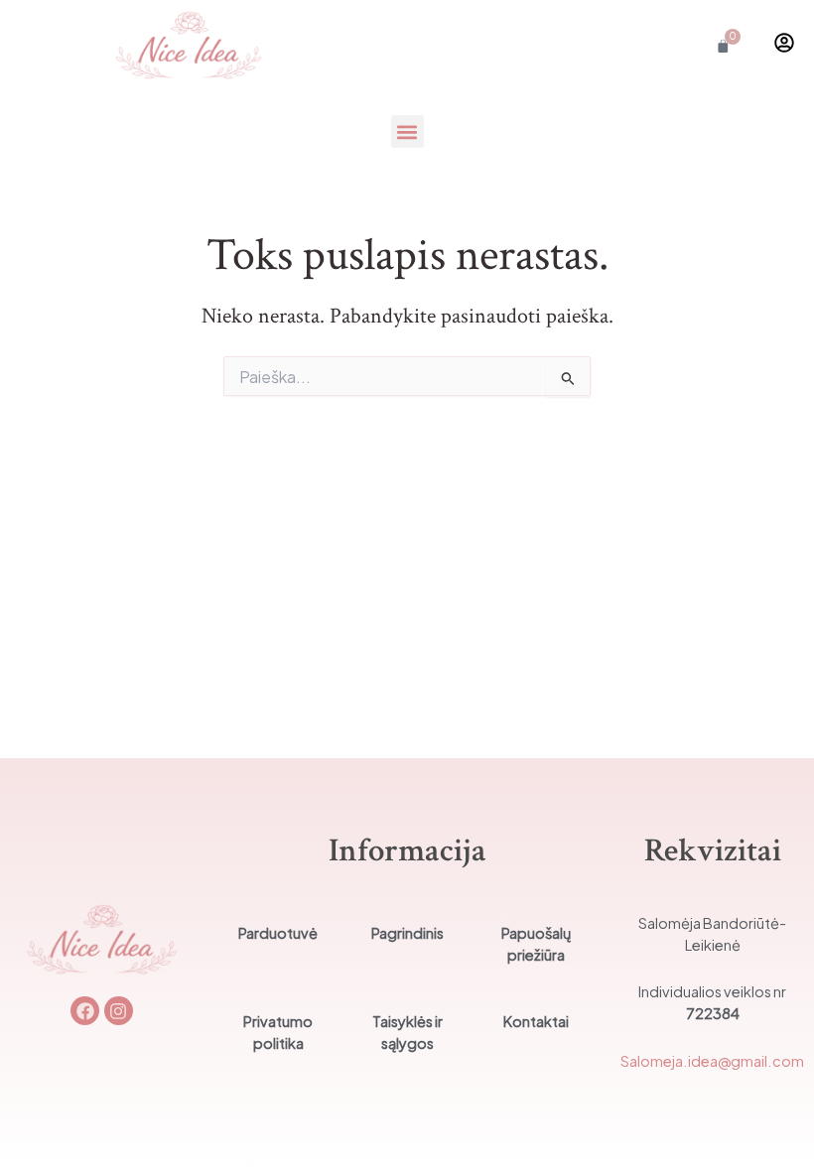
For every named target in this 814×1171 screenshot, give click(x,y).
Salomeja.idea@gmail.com (712, 1061)
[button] (407, 131)
